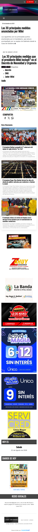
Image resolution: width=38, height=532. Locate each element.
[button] (24, 1)
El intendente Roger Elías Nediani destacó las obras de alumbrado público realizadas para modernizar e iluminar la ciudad (19, 182)
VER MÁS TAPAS (19, 490)
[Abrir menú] (3, 18)
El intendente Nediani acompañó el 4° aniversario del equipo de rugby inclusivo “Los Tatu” (18, 148)
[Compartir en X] (8, 118)
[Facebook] (35, 1)
